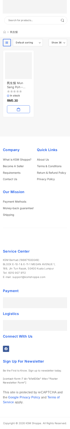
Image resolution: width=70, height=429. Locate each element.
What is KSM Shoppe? (17, 159)
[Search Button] (62, 20)
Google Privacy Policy (24, 397)
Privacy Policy (46, 179)
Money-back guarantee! (18, 208)
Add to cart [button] (18, 109)
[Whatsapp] (10, 405)
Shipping (8, 214)
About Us (43, 159)
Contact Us (10, 179)
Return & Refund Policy (51, 172)
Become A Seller (13, 166)
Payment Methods (14, 201)
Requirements (11, 172)
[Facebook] (6, 349)
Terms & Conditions (49, 166)
